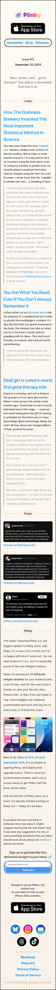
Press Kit (28, 963)
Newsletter (15, 42)
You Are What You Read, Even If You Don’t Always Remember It (27, 299)
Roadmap (28, 957)
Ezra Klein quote (36, 312)
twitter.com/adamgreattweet (20, 621)
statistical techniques (39, 276)
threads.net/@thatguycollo (19, 545)
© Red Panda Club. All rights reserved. (28, 982)
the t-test (27, 271)
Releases (42, 42)
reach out (45, 839)
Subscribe (28, 870)
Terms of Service (28, 975)
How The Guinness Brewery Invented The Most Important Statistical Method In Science (25, 126)
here (26, 661)
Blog (29, 42)
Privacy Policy (28, 969)
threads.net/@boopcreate (19, 582)
